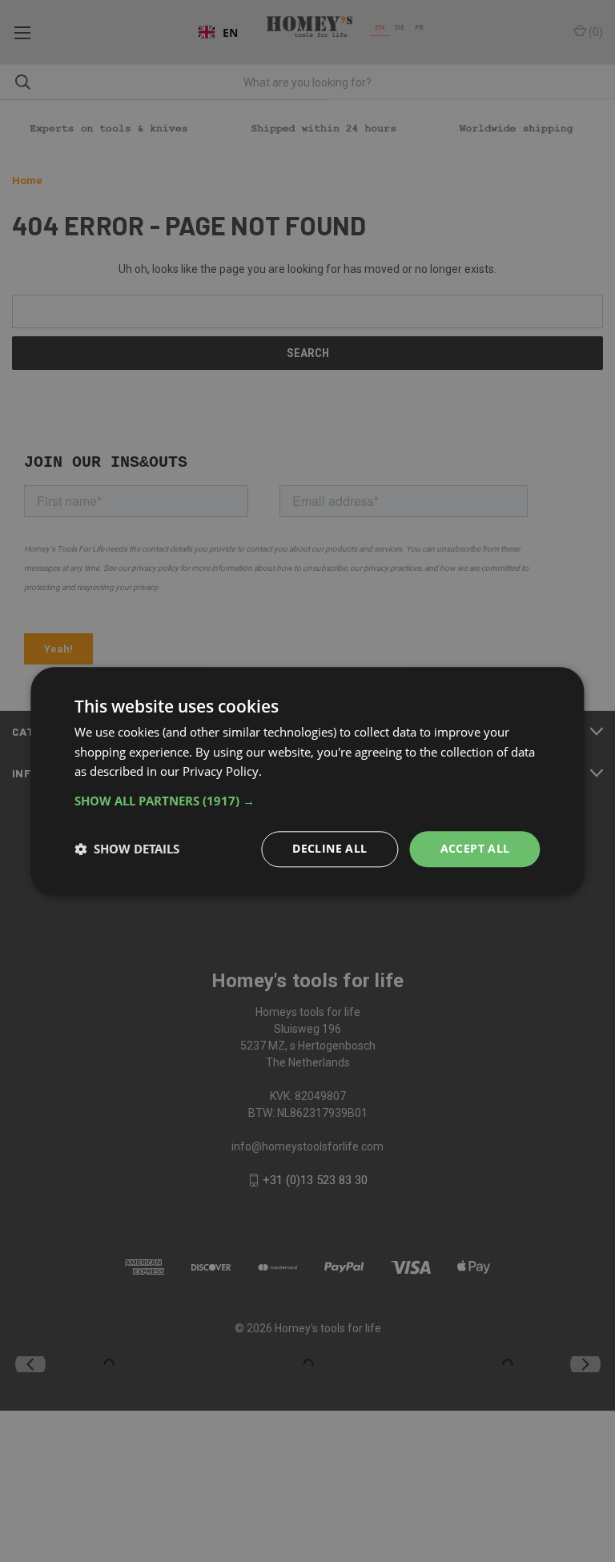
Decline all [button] (329, 848)
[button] (307, 800)
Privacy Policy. (222, 772)
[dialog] (307, 781)
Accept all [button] (475, 848)
